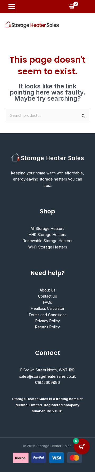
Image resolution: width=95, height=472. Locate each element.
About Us (47, 290)
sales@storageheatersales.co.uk (47, 376)
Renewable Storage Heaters (47, 240)
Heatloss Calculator (47, 308)
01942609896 (47, 382)
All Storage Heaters (47, 228)
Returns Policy (47, 327)
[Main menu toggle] (11, 6)
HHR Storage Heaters (47, 234)
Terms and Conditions (47, 314)
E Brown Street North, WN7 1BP (47, 370)
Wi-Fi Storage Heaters (47, 247)
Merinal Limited (29, 405)
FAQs (47, 302)
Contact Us (47, 296)
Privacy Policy (47, 321)
